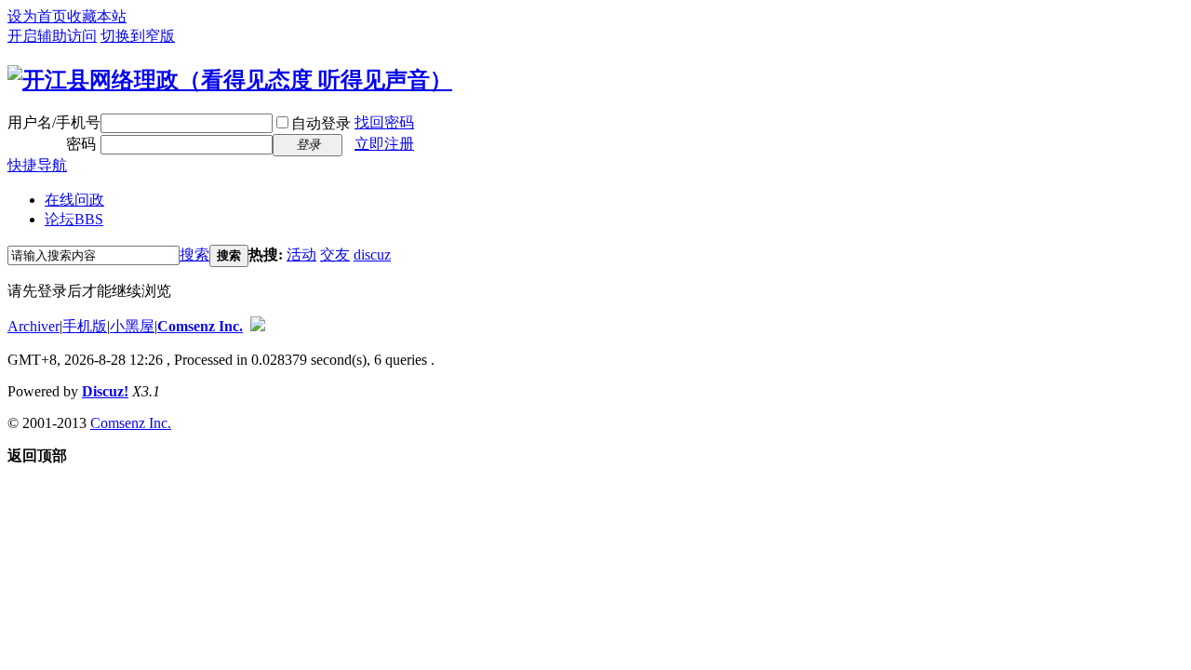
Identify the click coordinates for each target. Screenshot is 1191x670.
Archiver (33, 326)
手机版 (84, 326)
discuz (372, 254)
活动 (301, 254)
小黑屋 (132, 326)
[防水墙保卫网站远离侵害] (257, 326)
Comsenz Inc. (200, 326)
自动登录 (321, 123)
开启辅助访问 (52, 36)
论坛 (74, 219)
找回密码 (384, 122)
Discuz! (105, 391)
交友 (335, 254)
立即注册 (384, 144)
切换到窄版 (137, 36)
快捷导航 (37, 165)
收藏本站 (97, 16)
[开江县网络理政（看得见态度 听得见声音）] (229, 80)
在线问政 (74, 200)
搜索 (194, 254)
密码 (81, 144)
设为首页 (37, 16)
